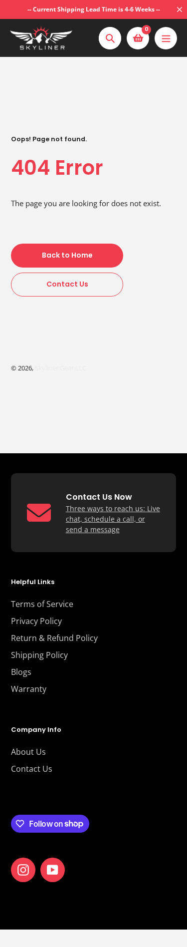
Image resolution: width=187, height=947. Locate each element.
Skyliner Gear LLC (60, 367)
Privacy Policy (36, 621)
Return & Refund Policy (54, 637)
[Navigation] (166, 38)
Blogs (21, 671)
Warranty (28, 688)
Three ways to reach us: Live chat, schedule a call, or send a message (113, 519)
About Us (28, 751)
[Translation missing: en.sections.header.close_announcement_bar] (180, 9)
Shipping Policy (39, 654)
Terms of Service (42, 604)
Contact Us (31, 768)
